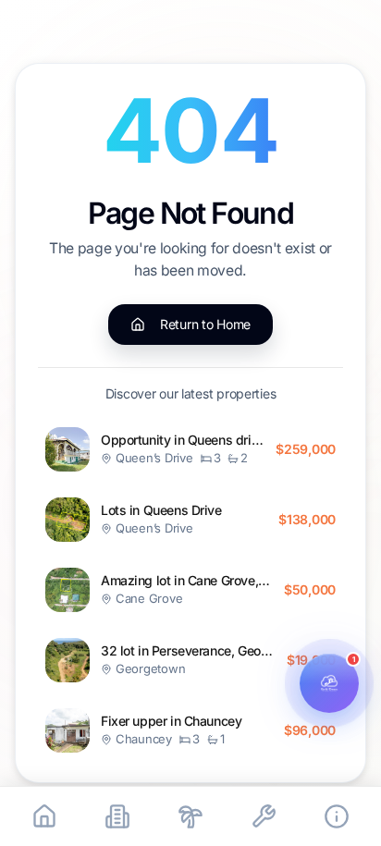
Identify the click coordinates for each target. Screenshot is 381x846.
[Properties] (117, 816)
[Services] (263, 816)
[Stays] (190, 816)
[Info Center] (337, 816)
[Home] (44, 816)
